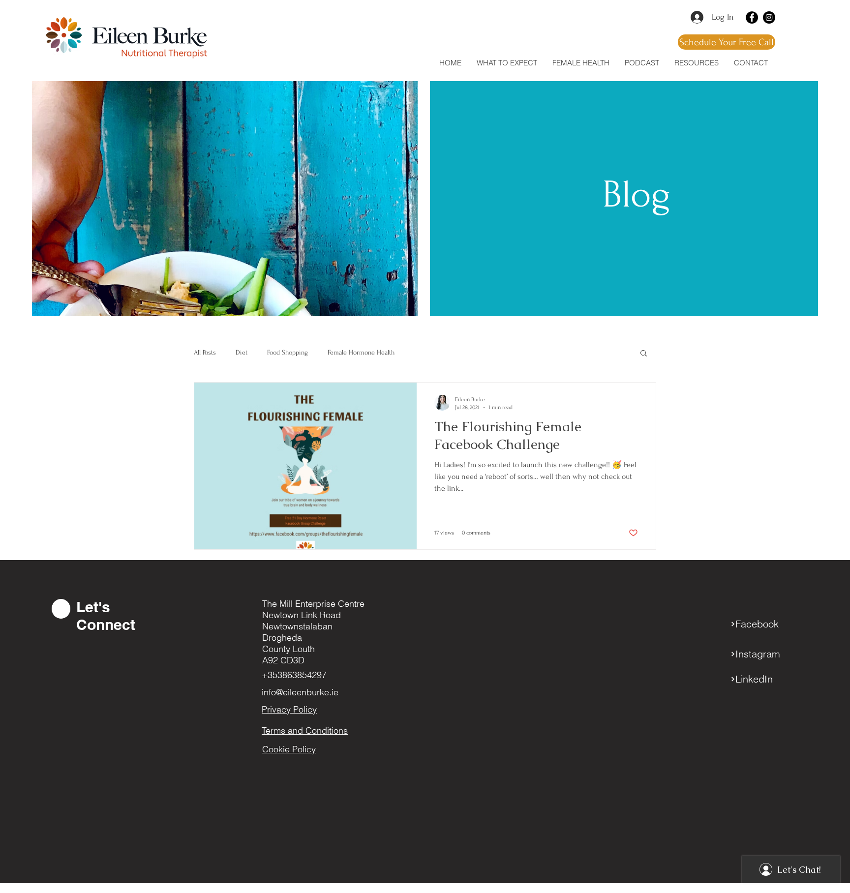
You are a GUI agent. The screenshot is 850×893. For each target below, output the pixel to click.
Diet (241, 352)
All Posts (205, 352)
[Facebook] (752, 17)
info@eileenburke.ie (300, 692)
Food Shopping (287, 352)
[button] (696, 63)
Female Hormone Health (361, 352)
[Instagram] (769, 17)
